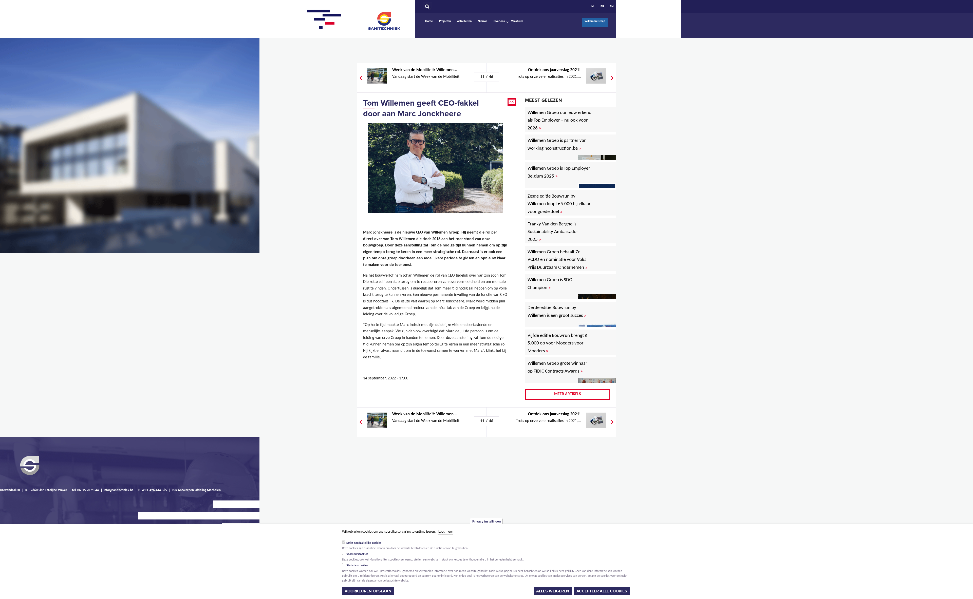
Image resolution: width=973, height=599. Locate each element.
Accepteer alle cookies (601, 591)
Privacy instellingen (486, 521)
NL (593, 6)
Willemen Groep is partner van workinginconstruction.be (557, 144)
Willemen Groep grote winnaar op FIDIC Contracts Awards (557, 367)
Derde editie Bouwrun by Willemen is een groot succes (557, 311)
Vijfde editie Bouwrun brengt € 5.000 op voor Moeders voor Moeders (557, 343)
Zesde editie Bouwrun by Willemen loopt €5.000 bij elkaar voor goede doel (559, 204)
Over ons (499, 21)
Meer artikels (567, 394)
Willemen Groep (595, 21)
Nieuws (482, 21)
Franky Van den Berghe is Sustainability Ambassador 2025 (553, 232)
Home (429, 21)
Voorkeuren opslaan (368, 591)
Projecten (445, 21)
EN (611, 6)
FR (602, 6)
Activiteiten (464, 21)
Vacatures (517, 21)
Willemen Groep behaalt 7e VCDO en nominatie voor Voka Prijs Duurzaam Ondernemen (557, 260)
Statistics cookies (357, 565)
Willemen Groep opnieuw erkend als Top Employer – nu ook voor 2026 (559, 120)
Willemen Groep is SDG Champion (550, 284)
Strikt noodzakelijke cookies (363, 542)
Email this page (512, 102)
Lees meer (445, 532)
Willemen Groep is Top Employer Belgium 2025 (559, 172)
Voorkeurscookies (357, 554)
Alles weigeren (552, 591)
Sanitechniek (385, 20)
